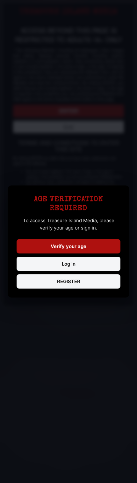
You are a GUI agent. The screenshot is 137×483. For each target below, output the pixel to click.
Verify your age (68, 246)
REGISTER (68, 281)
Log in (69, 264)
